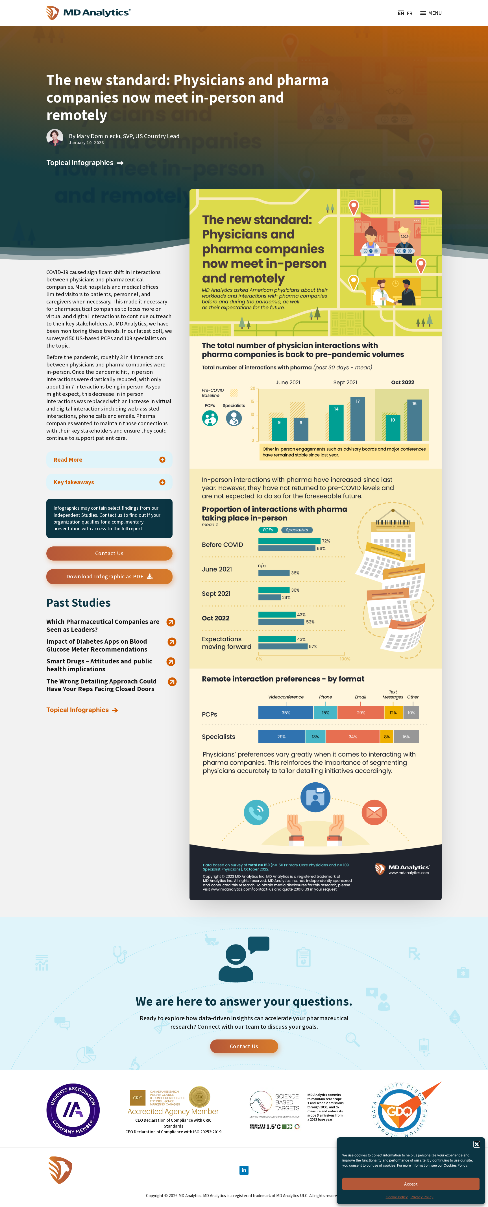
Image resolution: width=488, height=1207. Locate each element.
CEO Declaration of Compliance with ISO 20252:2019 (173, 1131)
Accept (411, 1184)
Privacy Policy (422, 1197)
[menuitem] (401, 13)
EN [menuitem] (401, 13)
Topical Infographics (80, 163)
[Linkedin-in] (244, 1170)
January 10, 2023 (86, 142)
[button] (477, 1144)
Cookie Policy (397, 1197)
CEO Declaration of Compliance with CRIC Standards (173, 1122)
